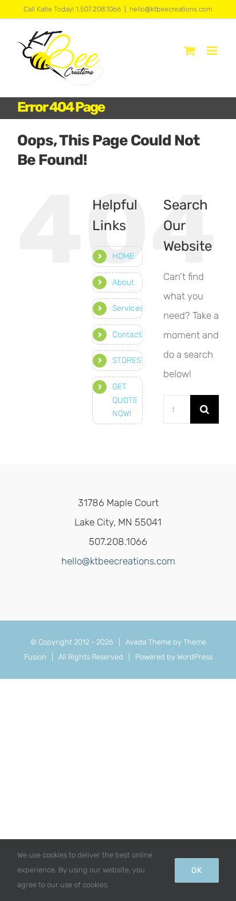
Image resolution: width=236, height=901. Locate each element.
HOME (123, 256)
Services (128, 308)
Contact (126, 334)
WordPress (195, 657)
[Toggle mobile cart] (189, 51)
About (123, 282)
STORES (126, 360)
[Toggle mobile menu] (213, 51)
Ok (196, 870)
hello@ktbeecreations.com (171, 9)
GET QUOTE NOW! (124, 400)
